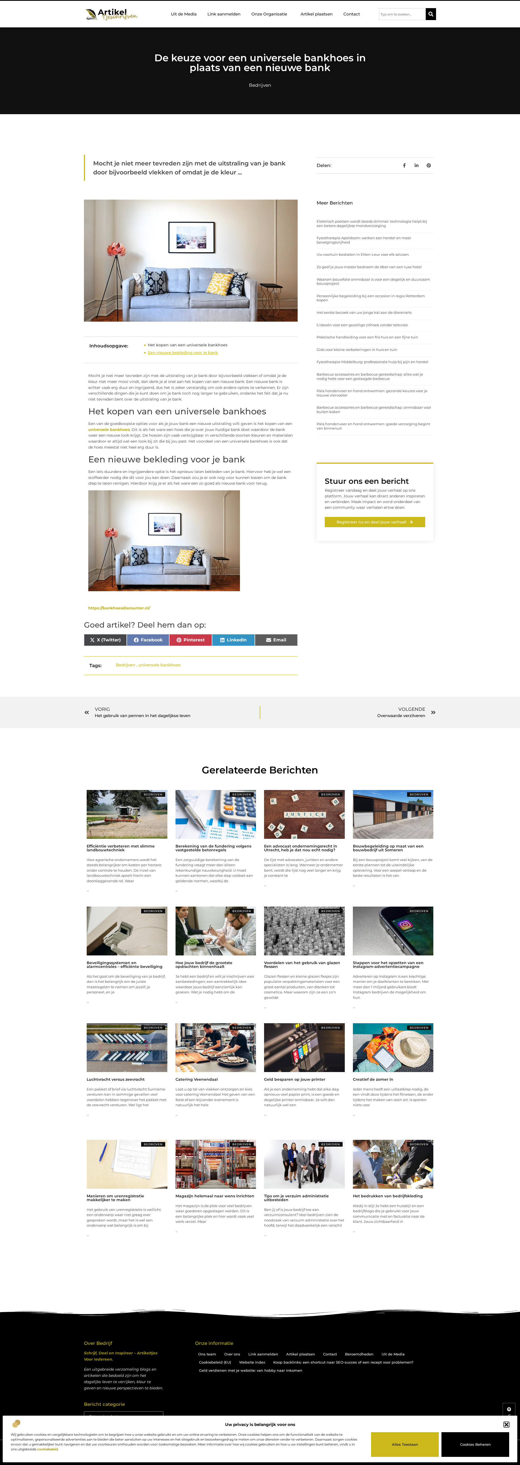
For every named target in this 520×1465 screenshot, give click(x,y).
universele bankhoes (109, 429)
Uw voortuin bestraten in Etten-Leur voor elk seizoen (363, 254)
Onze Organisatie (269, 14)
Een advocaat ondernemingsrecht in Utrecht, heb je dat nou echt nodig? (300, 848)
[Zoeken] (431, 14)
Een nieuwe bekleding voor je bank (183, 352)
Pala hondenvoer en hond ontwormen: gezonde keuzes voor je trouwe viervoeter (372, 393)
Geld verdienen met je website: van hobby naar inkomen (250, 1370)
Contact (351, 14)
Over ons (232, 1354)
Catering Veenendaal (197, 1079)
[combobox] (402, 14)
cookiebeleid (47, 1449)
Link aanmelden (223, 14)
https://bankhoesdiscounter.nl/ (119, 608)
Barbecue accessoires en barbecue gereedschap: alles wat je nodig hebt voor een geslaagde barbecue (370, 376)
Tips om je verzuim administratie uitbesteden (296, 1198)
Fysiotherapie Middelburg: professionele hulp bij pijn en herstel (372, 362)
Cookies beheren (475, 1444)
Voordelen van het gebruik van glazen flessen (302, 964)
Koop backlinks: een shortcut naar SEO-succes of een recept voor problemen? (343, 1362)
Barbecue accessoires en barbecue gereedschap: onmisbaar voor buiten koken (374, 409)
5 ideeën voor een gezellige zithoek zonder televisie (362, 325)
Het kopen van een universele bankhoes (187, 345)
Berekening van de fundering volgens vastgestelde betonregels (213, 848)
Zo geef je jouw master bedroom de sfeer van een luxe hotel (369, 267)
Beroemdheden (359, 1354)
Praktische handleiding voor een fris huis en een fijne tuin (367, 337)
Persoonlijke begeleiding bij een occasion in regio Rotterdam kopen (371, 298)
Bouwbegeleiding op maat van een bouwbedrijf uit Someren (388, 848)
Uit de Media (184, 14)
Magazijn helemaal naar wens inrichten (215, 1196)
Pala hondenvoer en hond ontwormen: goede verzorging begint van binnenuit (373, 426)
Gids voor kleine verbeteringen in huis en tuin (357, 349)
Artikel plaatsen (317, 14)
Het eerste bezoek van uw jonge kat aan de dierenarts (364, 312)
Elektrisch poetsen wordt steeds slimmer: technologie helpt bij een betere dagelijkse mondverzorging (372, 223)
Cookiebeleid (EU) (215, 1362)
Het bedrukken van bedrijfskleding (388, 1196)
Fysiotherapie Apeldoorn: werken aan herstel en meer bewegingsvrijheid (364, 240)
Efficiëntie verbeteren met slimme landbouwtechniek (121, 848)
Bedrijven (260, 85)
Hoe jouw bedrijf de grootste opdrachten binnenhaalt (204, 964)
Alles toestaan (405, 1444)
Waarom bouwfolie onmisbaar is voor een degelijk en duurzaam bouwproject (373, 281)
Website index (252, 1362)
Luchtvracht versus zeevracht (116, 1079)
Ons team (207, 1354)
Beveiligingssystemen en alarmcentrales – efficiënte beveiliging (124, 964)
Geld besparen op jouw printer (294, 1079)
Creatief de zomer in (373, 1079)
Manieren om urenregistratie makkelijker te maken (115, 1198)
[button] (506, 1424)
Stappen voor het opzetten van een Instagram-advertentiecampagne (388, 964)
